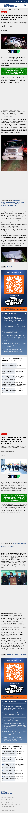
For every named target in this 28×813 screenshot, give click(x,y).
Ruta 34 (9, 266)
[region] (14, 97)
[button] (3, 5)
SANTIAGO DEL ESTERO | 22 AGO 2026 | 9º (10, 9)
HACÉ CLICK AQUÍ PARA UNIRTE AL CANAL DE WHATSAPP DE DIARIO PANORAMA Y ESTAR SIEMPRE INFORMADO (14, 71)
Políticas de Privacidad (7, 806)
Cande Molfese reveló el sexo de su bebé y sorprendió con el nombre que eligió (13, 371)
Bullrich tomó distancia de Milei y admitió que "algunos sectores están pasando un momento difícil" (12, 390)
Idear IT (13, 810)
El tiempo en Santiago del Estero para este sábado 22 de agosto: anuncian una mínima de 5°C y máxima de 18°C (14, 384)
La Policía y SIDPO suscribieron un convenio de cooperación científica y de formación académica (13, 378)
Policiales (3, 12)
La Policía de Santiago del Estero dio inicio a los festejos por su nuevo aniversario (13, 365)
